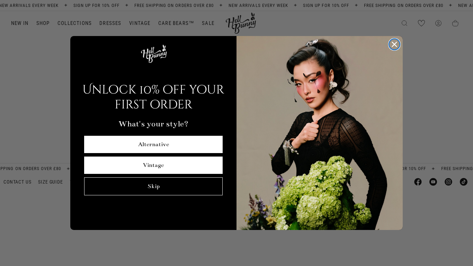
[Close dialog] (394, 44)
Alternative (153, 144)
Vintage (153, 165)
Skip (154, 186)
